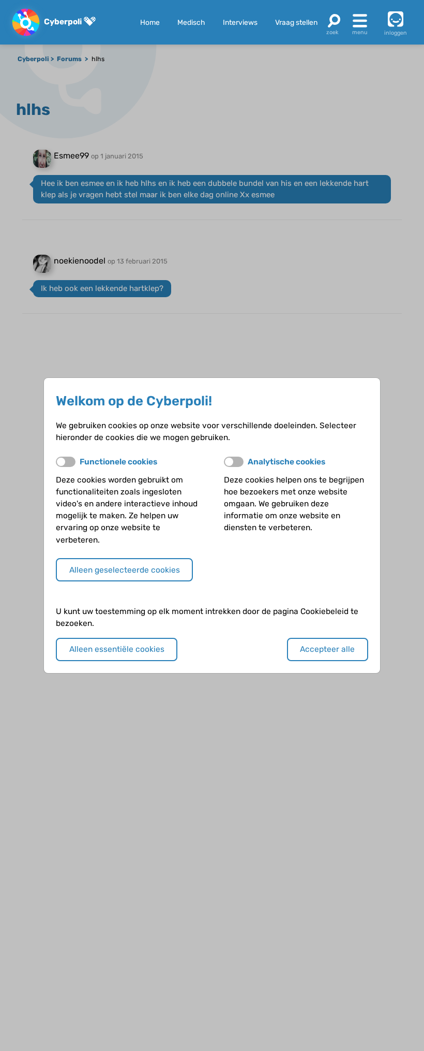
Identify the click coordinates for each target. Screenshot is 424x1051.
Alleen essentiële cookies (116, 649)
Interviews (240, 22)
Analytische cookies (286, 461)
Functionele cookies (118, 461)
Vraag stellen (296, 22)
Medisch (191, 22)
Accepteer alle (327, 649)
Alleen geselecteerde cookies (124, 570)
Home (150, 22)
